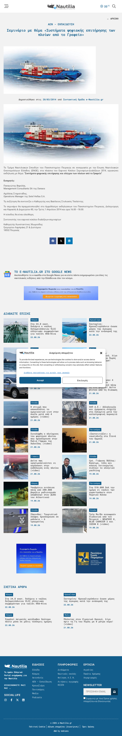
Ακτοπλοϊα (37, 677)
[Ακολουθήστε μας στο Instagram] (5, 700)
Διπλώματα (63, 669)
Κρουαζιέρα (38, 685)
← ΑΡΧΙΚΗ (112, 18)
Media (35, 693)
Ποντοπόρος (38, 689)
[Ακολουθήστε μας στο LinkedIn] (23, 700)
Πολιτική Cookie (36, 726)
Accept (40, 380)
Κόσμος (35, 673)
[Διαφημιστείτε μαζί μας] (61, 293)
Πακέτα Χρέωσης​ (92, 673)
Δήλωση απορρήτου (56, 726)
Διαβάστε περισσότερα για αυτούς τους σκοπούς (47, 372)
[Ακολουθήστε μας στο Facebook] (11, 700)
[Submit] (114, 691)
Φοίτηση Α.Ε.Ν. (66, 677)
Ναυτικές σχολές (67, 673)
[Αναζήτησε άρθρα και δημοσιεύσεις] (114, 6)
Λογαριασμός (90, 677)
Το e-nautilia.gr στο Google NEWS (42, 272)
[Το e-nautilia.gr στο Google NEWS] (7, 274)
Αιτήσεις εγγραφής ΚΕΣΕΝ (68, 683)
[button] (101, 353)
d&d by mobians (61, 730)
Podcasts (37, 697)
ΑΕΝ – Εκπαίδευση (42, 681)
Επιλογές (82, 380)
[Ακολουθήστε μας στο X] (17, 700)
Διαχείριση (72, 726)
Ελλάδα (35, 669)
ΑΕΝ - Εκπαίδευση (61, 24)
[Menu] (6, 6)
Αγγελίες (88, 669)
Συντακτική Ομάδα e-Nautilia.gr (83, 99)
